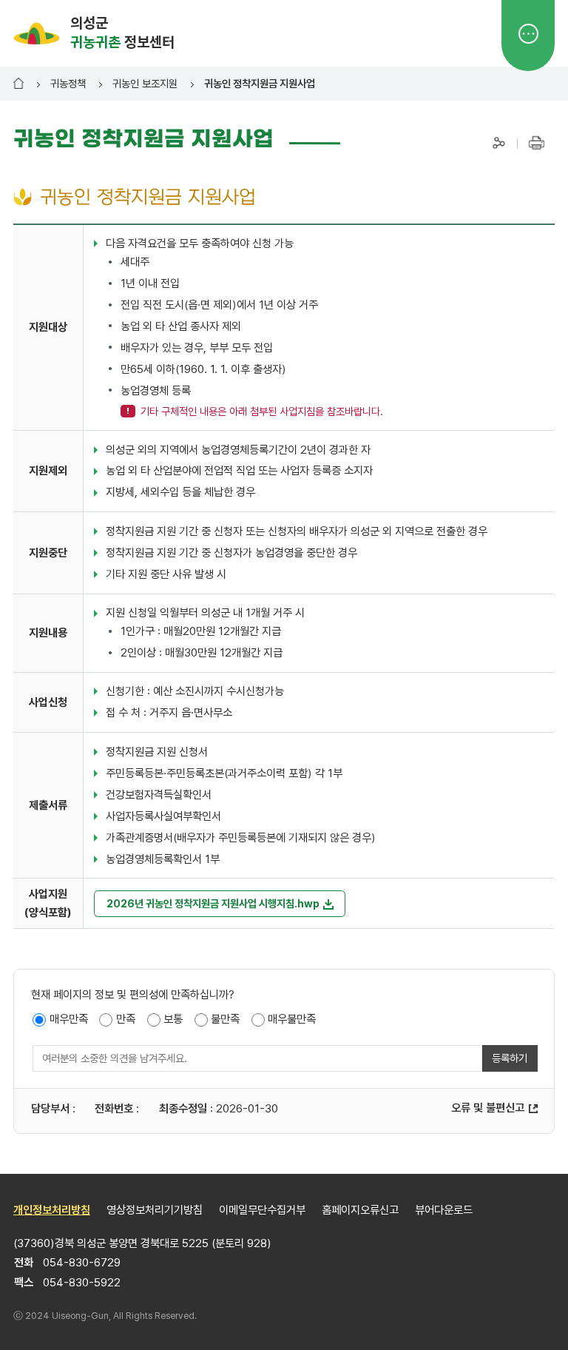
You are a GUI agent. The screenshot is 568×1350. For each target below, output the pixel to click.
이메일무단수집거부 (262, 1210)
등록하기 (509, 1058)
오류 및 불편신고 (487, 1108)
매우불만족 (292, 1019)
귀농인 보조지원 (145, 83)
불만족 (225, 1019)
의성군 (122, 32)
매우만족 (69, 1019)
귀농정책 (68, 83)
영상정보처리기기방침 (154, 1210)
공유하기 (499, 142)
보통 (173, 1019)
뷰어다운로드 (444, 1210)
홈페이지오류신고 (360, 1210)
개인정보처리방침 (51, 1210)
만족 (125, 1019)
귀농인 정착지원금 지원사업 (259, 83)
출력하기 (536, 142)
